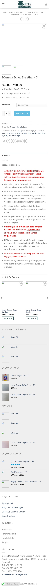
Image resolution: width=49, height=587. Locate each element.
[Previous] (6, 43)
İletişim (5, 542)
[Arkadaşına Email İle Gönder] (17, 141)
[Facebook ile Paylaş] (8, 141)
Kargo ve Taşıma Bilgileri (13, 507)
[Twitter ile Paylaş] (13, 141)
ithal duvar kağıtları (13, 133)
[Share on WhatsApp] (4, 141)
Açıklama (6, 155)
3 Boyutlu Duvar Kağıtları (30, 12)
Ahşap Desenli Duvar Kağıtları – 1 (9, 311)
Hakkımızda (7, 529)
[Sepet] (45, 4)
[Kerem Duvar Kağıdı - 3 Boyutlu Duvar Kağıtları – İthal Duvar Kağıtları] (24, 4)
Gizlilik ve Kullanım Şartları (13, 511)
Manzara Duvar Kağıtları (24, 14)
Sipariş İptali (7, 503)
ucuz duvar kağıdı (14, 136)
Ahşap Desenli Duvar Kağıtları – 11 (33, 311)
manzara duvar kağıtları (29, 133)
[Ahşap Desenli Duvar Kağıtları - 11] (36, 294)
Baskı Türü (6, 105)
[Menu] (3, 4)
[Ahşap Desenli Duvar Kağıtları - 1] (12, 294)
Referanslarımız (9, 533)
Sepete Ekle (22, 113)
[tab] (24, 155)
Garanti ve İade (8, 516)
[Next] (43, 43)
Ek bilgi (5, 160)
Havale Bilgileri (8, 538)
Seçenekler (8, 318)
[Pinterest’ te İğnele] (21, 141)
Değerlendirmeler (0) (11, 165)
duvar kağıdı (30, 131)
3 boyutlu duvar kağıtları (16, 131)
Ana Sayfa (8, 12)
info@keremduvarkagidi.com (14, 574)
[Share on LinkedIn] (25, 141)
